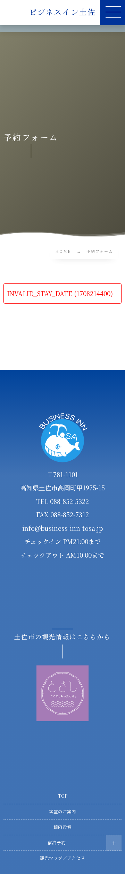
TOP (62, 796)
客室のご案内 (62, 811)
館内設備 (62, 827)
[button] (112, 12)
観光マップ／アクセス (62, 858)
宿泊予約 (57, 842)
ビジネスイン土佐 (62, 12)
